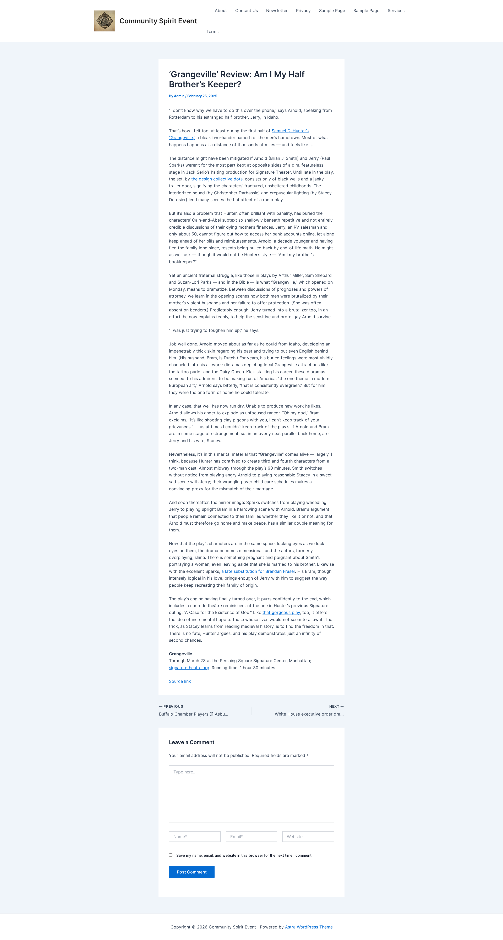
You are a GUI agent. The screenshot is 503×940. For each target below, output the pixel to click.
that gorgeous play (281, 612)
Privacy (303, 10)
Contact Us (246, 10)
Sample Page (332, 10)
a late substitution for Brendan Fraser (258, 571)
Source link (180, 681)
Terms (212, 31)
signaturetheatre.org (189, 667)
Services (396, 10)
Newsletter (277, 10)
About (221, 10)
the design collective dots (217, 179)
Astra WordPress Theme (309, 927)
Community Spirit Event (158, 21)
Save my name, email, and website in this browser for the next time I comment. (244, 855)
